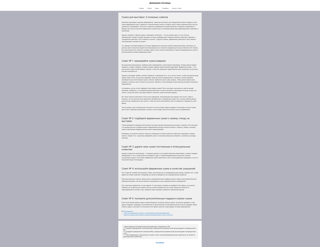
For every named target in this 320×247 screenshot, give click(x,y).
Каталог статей (176, 8)
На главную (160, 242)
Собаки (149, 8)
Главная (141, 8)
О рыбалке (165, 8)
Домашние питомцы (160, 3)
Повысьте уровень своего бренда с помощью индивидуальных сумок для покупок (148, 215)
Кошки (157, 8)
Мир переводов (128, 211)
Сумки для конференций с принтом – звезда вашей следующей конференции (147, 213)
